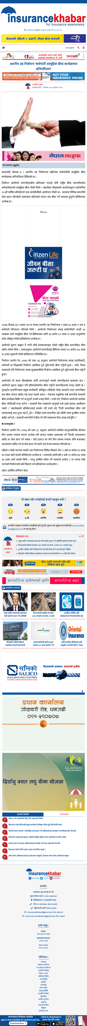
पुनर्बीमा (43, 982)
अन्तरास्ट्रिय (43, 979)
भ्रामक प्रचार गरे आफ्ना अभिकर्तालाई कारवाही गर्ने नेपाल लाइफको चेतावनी (34, 843)
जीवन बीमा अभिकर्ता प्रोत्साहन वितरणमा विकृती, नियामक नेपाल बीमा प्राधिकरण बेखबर (38, 855)
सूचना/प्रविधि (43, 990)
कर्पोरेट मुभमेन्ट (44, 999)
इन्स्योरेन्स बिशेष (43, 970)
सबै (82, 536)
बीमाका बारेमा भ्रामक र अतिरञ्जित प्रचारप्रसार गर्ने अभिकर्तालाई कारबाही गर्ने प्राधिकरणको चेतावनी (42, 831)
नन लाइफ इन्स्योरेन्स (43, 967)
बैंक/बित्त (43, 996)
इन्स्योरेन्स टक (43, 1010)
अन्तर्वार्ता (43, 985)
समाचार (43, 962)
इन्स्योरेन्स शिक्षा (43, 993)
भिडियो (43, 1008)
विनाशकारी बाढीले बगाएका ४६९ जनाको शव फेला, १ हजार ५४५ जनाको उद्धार (45, 545)
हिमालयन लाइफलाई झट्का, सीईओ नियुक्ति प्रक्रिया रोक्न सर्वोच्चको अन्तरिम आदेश (37, 837)
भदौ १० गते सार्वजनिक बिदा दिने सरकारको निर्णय (25, 818)
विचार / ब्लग (43, 973)
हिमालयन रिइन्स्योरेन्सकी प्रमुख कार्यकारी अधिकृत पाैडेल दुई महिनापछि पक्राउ (35, 824)
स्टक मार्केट (43, 987)
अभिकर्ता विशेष (43, 976)
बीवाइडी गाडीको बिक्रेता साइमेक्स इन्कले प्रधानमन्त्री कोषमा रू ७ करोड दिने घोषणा (46, 553)
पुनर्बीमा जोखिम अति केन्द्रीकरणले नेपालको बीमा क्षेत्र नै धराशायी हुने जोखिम (44, 549)
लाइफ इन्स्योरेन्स (43, 964)
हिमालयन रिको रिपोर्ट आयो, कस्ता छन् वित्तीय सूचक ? (27, 849)
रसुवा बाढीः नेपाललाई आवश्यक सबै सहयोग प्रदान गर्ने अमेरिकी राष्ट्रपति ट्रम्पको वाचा (47, 541)
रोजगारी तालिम (43, 1005)
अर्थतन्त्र (43, 1002)
